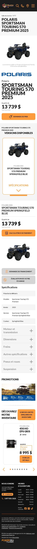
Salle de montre (7, 16)
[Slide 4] (17, 469)
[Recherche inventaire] (17, 6)
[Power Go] (18, 540)
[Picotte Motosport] (8, 5)
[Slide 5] (19, 469)
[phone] (22, 6)
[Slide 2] (12, 469)
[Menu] (33, 6)
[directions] (28, 6)
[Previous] (4, 469)
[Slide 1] (18, 195)
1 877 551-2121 (10, 498)
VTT (14, 16)
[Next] (33, 469)
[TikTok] (32, 508)
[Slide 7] (24, 469)
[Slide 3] (15, 469)
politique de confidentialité (9, 526)
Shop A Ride (15, 537)
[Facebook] (25, 508)
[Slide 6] (22, 469)
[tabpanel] (25, 497)
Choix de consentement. (15, 528)
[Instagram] (29, 508)
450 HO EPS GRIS (25, 430)
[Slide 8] (26, 469)
